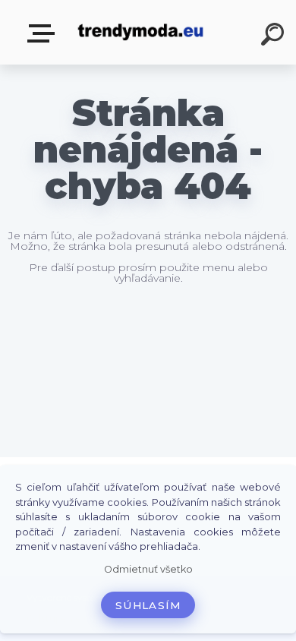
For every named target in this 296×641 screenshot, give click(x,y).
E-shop (44, 34)
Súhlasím (148, 605)
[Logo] (141, 32)
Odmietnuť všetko (148, 569)
